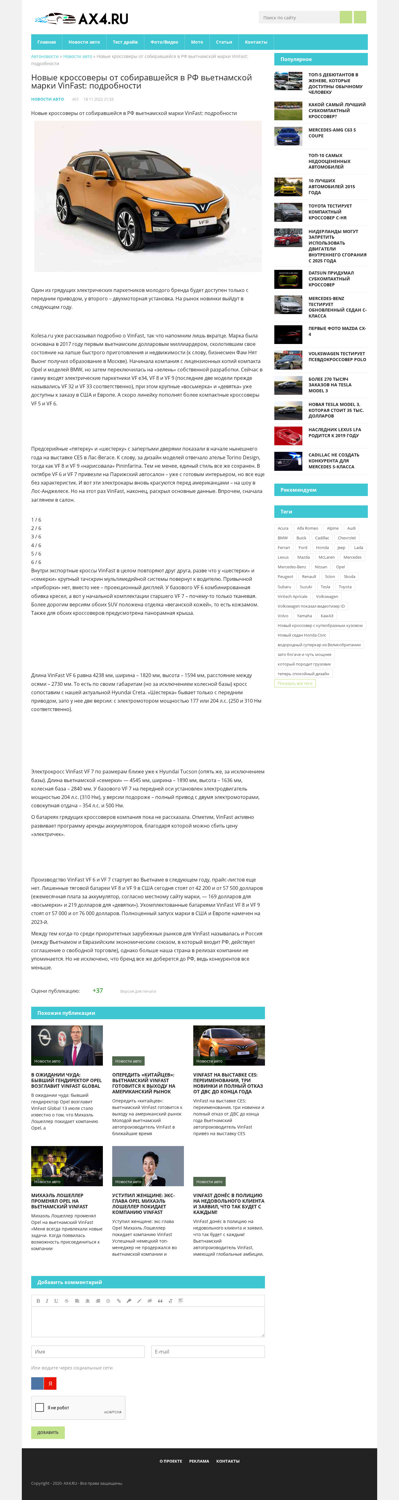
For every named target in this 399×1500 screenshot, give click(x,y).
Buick (301, 538)
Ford (303, 547)
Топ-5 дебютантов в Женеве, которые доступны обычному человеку (336, 83)
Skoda (349, 576)
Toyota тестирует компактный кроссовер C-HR (330, 212)
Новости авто (84, 42)
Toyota (345, 587)
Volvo (283, 616)
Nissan (321, 567)
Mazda (303, 557)
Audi (351, 528)
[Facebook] (174, 1475)
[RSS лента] (235, 1475)
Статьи (224, 42)
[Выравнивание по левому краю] (77, 1301)
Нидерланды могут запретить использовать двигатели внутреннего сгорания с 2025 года (338, 246)
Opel (340, 567)
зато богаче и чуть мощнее (304, 654)
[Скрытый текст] (150, 1301)
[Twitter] (194, 1475)
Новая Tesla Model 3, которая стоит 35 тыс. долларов (336, 410)
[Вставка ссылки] (119, 1301)
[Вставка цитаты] (160, 1301)
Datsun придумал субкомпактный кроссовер (331, 279)
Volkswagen (327, 596)
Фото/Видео (164, 42)
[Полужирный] (38, 1301)
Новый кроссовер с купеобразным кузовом (320, 625)
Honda (322, 547)
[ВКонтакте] (37, 1383)
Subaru (284, 587)
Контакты (256, 42)
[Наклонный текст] (47, 1301)
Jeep (341, 547)
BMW (283, 538)
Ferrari (284, 547)
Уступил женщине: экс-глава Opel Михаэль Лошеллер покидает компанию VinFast (143, 1203)
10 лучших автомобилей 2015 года (332, 186)
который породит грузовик (304, 664)
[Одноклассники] (204, 1475)
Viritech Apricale (292, 596)
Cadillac (322, 538)
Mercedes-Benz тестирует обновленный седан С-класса (338, 307)
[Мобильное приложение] (163, 1475)
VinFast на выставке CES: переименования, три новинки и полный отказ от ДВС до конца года (228, 1083)
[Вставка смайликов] (108, 1301)
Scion (330, 576)
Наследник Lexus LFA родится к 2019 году (335, 432)
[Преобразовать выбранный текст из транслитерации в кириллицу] (170, 1301)
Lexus (283, 557)
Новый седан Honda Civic (302, 635)
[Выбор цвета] (139, 1301)
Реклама (199, 1461)
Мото (197, 42)
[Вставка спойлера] (180, 1301)
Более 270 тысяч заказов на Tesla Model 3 (330, 385)
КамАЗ (327, 616)
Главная (46, 42)
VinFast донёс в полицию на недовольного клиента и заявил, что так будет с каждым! (228, 1203)
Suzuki (306, 587)
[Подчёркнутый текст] (56, 1301)
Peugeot (285, 576)
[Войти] (360, 17)
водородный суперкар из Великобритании (319, 644)
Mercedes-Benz (292, 567)
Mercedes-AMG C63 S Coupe (332, 133)
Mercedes (353, 557)
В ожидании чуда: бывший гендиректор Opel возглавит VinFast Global (66, 1080)
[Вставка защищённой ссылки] (129, 1301)
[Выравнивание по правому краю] (98, 1301)
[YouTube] (225, 1475)
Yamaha (304, 616)
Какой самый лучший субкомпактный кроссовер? (337, 110)
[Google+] (215, 1475)
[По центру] (87, 1301)
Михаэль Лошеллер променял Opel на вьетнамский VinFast (59, 1201)
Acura (283, 528)
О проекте (171, 1461)
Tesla (325, 587)
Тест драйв (125, 42)
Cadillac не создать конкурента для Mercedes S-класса (334, 461)
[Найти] (346, 17)
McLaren (327, 557)
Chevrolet (347, 538)
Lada (358, 547)
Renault (309, 576)
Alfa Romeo (307, 528)
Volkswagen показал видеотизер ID (311, 606)
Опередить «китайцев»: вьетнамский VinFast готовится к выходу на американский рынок (143, 1083)
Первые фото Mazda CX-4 (337, 331)
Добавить (48, 1432)
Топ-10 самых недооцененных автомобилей (329, 161)
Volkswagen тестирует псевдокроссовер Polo (337, 356)
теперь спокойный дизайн (303, 673)
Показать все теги (295, 683)
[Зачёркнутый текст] (66, 1301)
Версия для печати (137, 991)
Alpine (333, 528)
